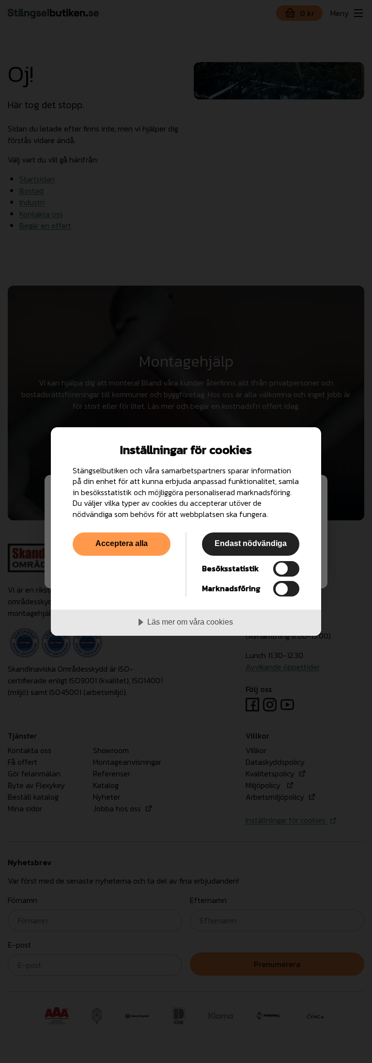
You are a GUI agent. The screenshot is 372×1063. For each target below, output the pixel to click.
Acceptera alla (121, 543)
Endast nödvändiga (251, 543)
